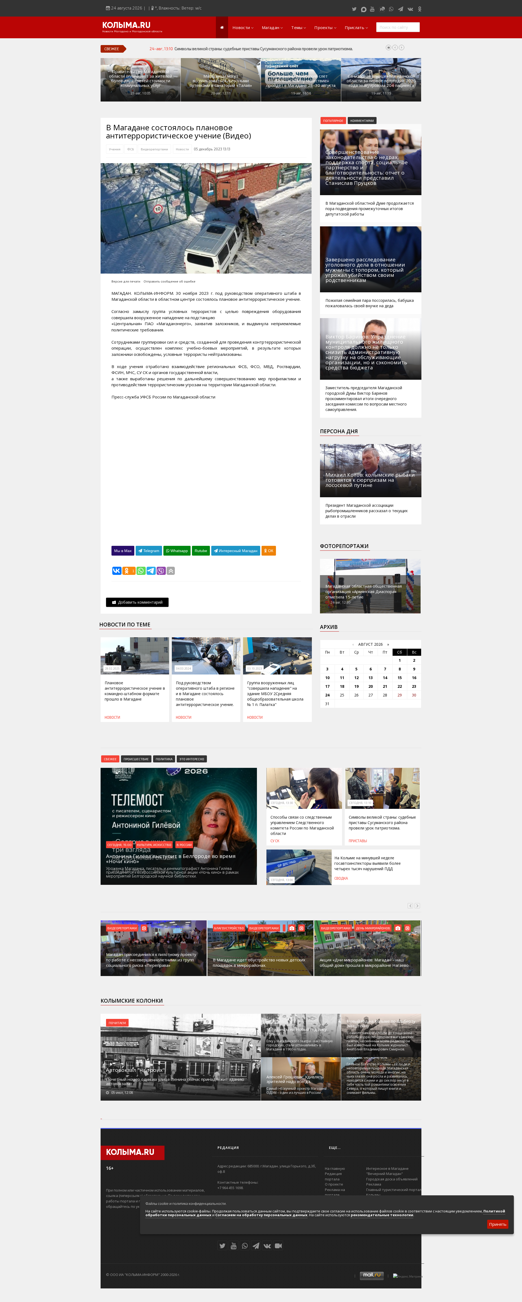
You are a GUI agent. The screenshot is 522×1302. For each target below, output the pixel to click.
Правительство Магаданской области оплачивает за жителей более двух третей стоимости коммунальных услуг (140, 78)
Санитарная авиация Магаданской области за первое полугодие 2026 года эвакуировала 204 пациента (381, 81)
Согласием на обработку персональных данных (261, 1214)
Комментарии (362, 120)
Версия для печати (125, 281)
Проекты (323, 27)
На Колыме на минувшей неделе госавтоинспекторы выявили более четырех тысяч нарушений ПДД (268, 48)
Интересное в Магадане (387, 1168)
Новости (241, 27)
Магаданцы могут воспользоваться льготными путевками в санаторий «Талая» (221, 81)
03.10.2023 (254, 668)
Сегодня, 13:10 (360, 803)
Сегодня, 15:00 (119, 845)
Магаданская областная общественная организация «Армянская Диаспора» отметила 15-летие (363, 591)
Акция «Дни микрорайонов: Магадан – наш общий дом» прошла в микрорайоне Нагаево (257, 962)
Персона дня (339, 431)
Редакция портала (333, 1176)
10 (327, 677)
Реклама (373, 1184)
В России (184, 845)
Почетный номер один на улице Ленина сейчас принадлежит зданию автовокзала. (175, 1081)
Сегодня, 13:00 (282, 880)
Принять (498, 1224)
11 (342, 677)
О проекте (334, 1184)
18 (342, 686)
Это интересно (191, 759)
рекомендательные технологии (382, 1214)
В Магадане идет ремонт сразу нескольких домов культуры (362, 962)
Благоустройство (122, 928)
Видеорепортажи (154, 149)
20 (370, 686)
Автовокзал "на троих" (135, 1069)
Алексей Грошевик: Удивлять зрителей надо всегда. (295, 1079)
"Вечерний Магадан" (384, 1173)
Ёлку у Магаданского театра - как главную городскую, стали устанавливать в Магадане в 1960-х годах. (299, 1045)
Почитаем (117, 1023)
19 (356, 686)
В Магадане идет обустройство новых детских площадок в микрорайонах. (152, 962)
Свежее (110, 759)
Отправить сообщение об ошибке (169, 281)
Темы (296, 27)
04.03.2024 (183, 668)
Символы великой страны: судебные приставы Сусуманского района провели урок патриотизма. (382, 823)
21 (385, 686)
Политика (164, 759)
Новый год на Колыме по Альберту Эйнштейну (381, 1023)
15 (399, 677)
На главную (335, 1168)
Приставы (358, 841)
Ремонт (362, 928)
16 (414, 677)
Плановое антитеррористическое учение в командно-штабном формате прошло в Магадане (135, 691)
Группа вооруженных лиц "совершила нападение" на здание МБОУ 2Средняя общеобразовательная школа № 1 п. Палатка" (275, 693)
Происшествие (136, 759)
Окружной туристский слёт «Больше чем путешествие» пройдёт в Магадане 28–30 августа (300, 81)
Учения (114, 149)
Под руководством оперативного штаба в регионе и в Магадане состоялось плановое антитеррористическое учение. (205, 693)
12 (356, 677)
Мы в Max (123, 551)
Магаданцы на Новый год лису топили (296, 1031)
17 (327, 686)
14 (385, 677)
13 (370, 677)
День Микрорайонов (266, 928)
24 (327, 695)
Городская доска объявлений (392, 1179)
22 (399, 686)
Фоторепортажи (344, 546)
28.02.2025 (112, 668)
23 (414, 686)
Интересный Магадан (237, 551)
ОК (270, 551)
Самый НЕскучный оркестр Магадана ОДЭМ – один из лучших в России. (296, 1090)
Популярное (333, 120)
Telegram (150, 551)
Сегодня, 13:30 (282, 803)
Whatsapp (178, 551)
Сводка (341, 878)
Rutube (201, 551)
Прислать (354, 27)
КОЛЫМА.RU (126, 26)
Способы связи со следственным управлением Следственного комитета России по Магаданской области (302, 825)
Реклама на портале (335, 1192)
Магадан (270, 27)
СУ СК (275, 841)
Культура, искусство (154, 845)
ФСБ (130, 149)
